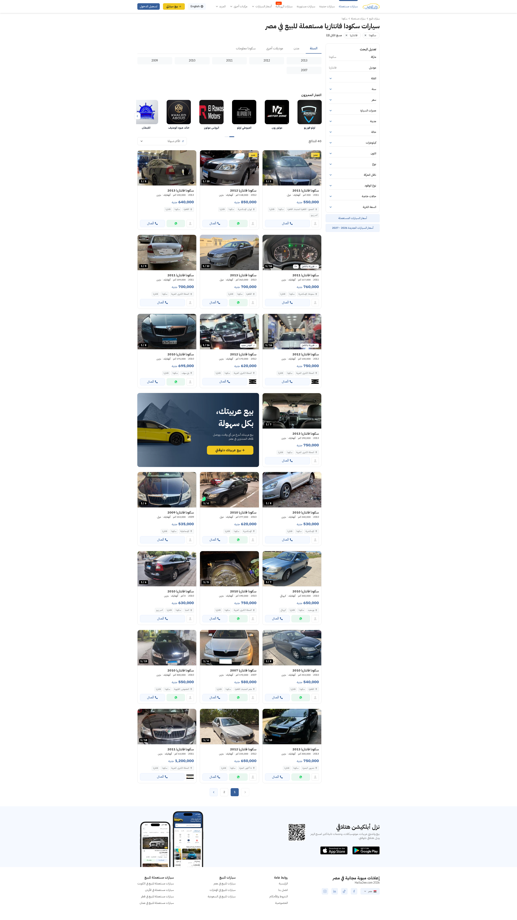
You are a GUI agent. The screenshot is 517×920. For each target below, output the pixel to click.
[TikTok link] (344, 891)
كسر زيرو (314, 215)
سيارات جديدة (327, 6)
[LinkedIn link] (334, 891)
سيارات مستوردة (306, 6)
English (195, 6)
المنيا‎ (187, 610)
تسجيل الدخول (148, 6)
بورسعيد (311, 610)
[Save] (267, 155)
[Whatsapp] (238, 223)
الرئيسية (283, 883)
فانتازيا (271, 209)
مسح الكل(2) (334, 35)
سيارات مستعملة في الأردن (159, 890)
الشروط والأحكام (278, 896)
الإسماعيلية (184, 531)
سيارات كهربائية (284, 6)
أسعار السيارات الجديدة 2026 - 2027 (352, 228)
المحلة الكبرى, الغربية (180, 294)
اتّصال (285, 223)
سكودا (281, 209)
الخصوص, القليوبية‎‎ (181, 689)
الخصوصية (281, 903)
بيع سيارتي (172, 6)
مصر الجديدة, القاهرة (243, 689)
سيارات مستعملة (348, 6)
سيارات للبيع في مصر (225, 883)
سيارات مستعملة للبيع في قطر (157, 896)
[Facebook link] (354, 891)
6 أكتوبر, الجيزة (245, 768)
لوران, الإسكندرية (245, 209)
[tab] (314, 48)
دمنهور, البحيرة (308, 768)
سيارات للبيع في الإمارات (223, 890)
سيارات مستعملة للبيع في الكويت (155, 883)
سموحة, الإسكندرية (306, 294)
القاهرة (186, 209)
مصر (370, 891)
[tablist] (229, 48)
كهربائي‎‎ (283, 610)
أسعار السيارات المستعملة (352, 218)
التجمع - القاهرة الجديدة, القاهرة (301, 209)
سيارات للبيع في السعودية (222, 896)
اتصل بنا (283, 890)
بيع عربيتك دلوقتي (228, 450)
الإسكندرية (310, 531)
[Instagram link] (325, 891)
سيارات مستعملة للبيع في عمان (157, 903)
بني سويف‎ (185, 373)
